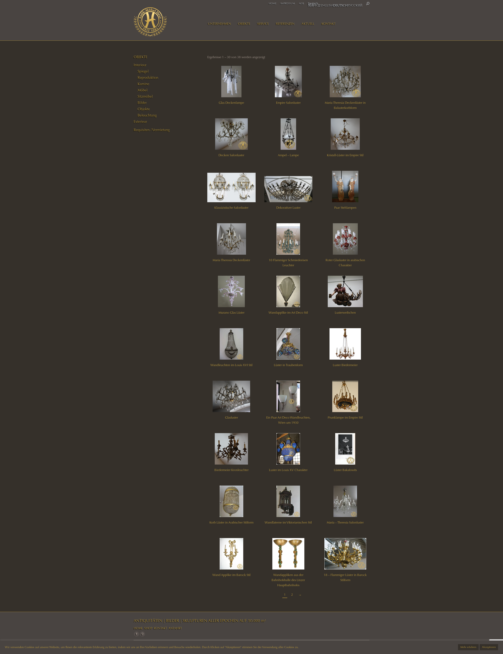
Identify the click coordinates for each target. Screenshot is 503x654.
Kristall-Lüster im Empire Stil (345, 155)
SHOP (148, 628)
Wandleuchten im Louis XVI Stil (231, 365)
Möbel (142, 90)
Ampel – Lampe (288, 155)
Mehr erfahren (468, 647)
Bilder (142, 103)
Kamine (143, 84)
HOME (138, 628)
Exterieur (140, 121)
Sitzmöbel (145, 96)
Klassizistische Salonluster (231, 207)
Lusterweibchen (345, 312)
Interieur (140, 65)
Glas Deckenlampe (231, 103)
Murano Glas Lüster (231, 312)
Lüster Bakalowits (345, 470)
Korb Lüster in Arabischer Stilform (231, 522)
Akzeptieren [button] (489, 647)
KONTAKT (160, 628)
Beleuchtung (147, 115)
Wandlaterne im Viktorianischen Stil (288, 522)
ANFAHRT (175, 628)
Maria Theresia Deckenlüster (231, 260)
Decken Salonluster (231, 155)
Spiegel (143, 71)
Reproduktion (148, 77)
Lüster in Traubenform (288, 365)
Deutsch (313, 3)
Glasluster (231, 417)
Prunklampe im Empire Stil (345, 417)
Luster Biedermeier (345, 365)
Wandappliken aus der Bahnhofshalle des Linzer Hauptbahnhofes (288, 580)
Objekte (144, 109)
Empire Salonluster (288, 103)
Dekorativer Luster (288, 207)
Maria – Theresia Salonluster (345, 522)
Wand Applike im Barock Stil (231, 575)
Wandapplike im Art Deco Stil (288, 312)
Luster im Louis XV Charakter (288, 470)
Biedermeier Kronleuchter (231, 470)
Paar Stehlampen (345, 207)
